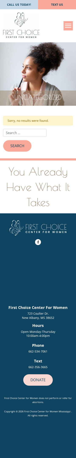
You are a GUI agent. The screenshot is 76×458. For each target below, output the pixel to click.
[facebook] (38, 242)
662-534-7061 (38, 351)
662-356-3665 (38, 367)
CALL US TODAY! (19, 5)
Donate (38, 379)
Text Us (57, 5)
